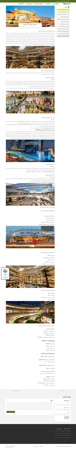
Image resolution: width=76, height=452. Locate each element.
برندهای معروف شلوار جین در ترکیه (62, 26)
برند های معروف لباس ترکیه (63, 9)
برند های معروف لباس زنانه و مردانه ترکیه (62, 12)
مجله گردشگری (21, 4)
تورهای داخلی (47, 4)
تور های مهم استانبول (67, 428)
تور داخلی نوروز (29, 4)
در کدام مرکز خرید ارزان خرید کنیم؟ (62, 14)
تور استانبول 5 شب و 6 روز (66, 435)
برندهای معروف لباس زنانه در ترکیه (62, 29)
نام (68, 403)
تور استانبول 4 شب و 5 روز (66, 433)
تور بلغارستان (41, 446)
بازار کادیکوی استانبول (64, 21)
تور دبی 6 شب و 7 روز (58, 437)
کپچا (68, 412)
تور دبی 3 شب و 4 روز (58, 431)
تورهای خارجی (55, 4)
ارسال (11, 412)
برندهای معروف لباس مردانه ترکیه (62, 31)
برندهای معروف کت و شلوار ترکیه (62, 36)
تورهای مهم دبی (58, 428)
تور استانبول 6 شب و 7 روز (66, 437)
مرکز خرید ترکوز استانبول (64, 24)
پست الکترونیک (66, 407)
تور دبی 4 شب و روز (58, 433)
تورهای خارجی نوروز (38, 4)
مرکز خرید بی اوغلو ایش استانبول (62, 19)
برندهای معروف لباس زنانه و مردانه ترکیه (62, 33)
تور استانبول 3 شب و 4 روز (66, 431)
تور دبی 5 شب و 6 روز (58, 435)
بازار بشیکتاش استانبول (64, 17)
